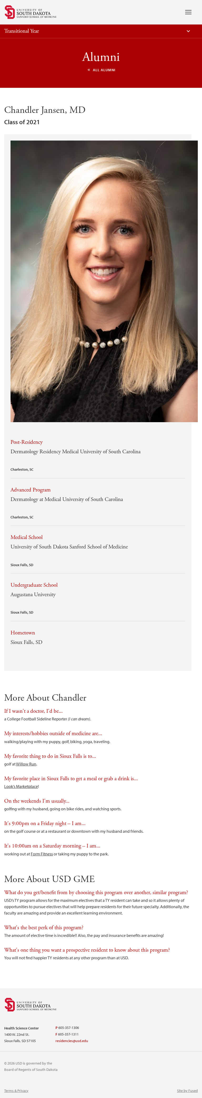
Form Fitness (42, 853)
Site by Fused (187, 1090)
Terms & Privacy (16, 1090)
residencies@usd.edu (71, 1040)
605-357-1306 (68, 1027)
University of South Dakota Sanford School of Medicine (30, 12)
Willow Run (26, 764)
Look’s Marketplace (21, 786)
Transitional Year (21, 31)
